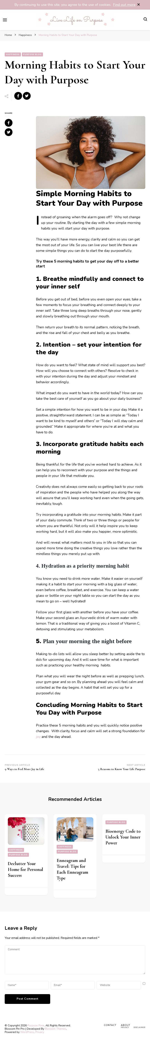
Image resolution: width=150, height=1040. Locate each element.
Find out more (124, 4)
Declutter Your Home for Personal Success (25, 869)
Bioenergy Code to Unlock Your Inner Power (123, 837)
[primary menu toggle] (5, 20)
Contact (110, 1025)
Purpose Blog (32, 54)
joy (38, 736)
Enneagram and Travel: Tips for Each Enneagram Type (72, 869)
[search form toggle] (145, 20)
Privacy (39, 1032)
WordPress (27, 1032)
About (125, 1025)
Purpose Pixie (36, 1025)
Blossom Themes (55, 1029)
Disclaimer (139, 1027)
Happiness (13, 54)
